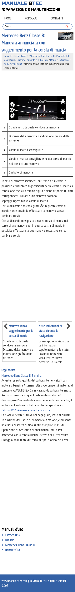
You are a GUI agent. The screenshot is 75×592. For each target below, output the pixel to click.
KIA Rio (9, 540)
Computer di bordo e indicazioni (32, 60)
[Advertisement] (37, 83)
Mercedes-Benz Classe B (15, 56)
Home (7, 18)
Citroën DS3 (12, 535)
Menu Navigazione (12, 63)
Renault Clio (12, 550)
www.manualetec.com (15, 581)
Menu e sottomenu (59, 60)
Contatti (57, 18)
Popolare (31, 18)
